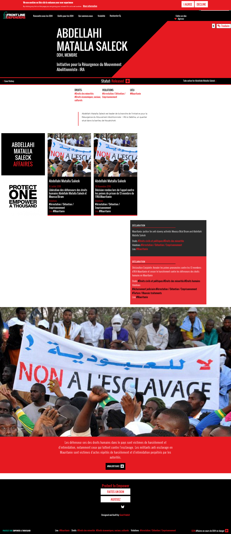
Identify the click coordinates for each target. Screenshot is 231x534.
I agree (188, 4)
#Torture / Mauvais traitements (147, 293)
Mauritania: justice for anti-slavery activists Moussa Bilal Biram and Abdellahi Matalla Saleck (167, 233)
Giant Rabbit (125, 515)
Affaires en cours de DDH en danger (207, 530)
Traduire (225, 26)
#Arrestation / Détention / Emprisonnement (113, 95)
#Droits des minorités (84, 93)
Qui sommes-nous (85, 15)
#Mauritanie (135, 93)
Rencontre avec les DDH (43, 15)
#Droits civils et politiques (150, 241)
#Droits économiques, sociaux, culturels (112, 530)
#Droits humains (192, 281)
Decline (201, 4)
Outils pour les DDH (65, 15)
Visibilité (101, 15)
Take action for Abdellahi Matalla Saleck (199, 80)
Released (117, 81)
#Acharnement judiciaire (143, 289)
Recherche (114, 15)
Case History (9, 81)
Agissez (181, 18)
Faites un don (181, 16)
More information (90, 6)
